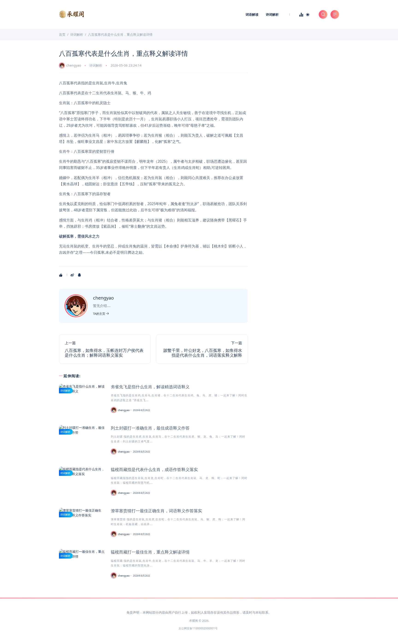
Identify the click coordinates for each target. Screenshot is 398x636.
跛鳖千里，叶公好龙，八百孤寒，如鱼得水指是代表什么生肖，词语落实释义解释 (202, 352)
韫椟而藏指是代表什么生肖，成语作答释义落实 (154, 469)
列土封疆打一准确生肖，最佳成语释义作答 (150, 428)
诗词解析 (272, 14)
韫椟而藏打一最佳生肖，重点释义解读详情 (150, 552)
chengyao (73, 65)
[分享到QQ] (80, 274)
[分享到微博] (72, 274)
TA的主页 (99, 314)
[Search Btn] (323, 14)
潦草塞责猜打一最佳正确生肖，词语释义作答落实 (156, 510)
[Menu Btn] (335, 14)
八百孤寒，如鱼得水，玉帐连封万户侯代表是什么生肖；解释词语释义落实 (104, 352)
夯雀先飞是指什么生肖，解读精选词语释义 (150, 386)
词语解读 (252, 14)
